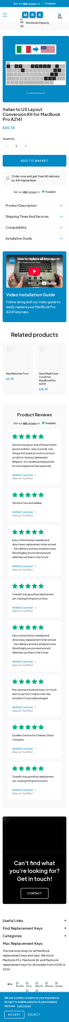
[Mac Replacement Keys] (32, 15)
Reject (34, 1014)
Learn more (24, 1005)
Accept (14, 1014)
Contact (34, 893)
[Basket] (60, 16)
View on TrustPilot (22, 478)
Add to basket (34, 160)
